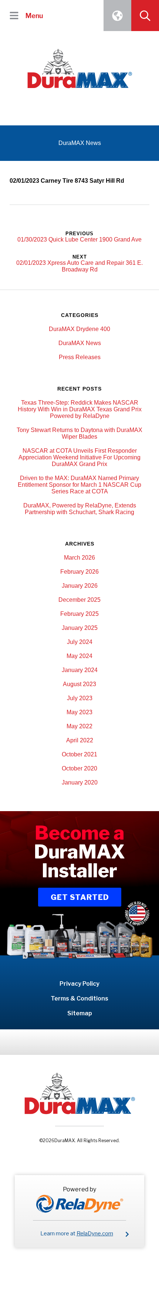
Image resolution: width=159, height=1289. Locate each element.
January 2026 (80, 586)
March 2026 (79, 557)
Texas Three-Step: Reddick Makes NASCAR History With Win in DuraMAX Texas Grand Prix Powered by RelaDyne (80, 409)
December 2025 (79, 600)
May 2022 (79, 726)
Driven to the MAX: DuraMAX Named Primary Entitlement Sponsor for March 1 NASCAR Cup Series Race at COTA (79, 485)
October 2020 (79, 768)
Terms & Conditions (79, 998)
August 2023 (79, 684)
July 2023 (79, 698)
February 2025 (79, 614)
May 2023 (79, 712)
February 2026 (79, 571)
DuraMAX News (79, 343)
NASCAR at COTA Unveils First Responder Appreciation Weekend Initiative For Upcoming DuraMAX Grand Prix (79, 457)
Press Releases (80, 357)
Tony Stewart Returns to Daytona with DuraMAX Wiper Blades (79, 433)
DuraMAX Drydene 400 (79, 329)
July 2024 (79, 642)
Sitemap (79, 1013)
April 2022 (79, 740)
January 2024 (80, 670)
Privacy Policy (79, 983)
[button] (14, 15)
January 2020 (80, 782)
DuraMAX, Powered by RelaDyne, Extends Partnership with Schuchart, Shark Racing (79, 508)
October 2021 (79, 754)
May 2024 (79, 656)
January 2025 (80, 628)
